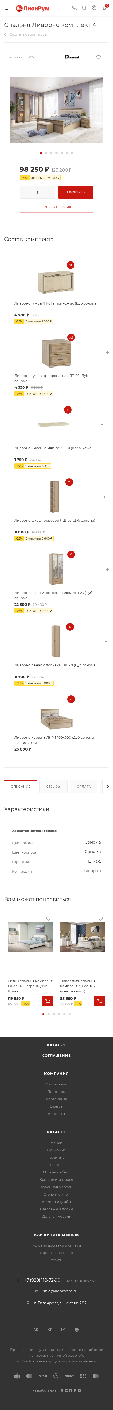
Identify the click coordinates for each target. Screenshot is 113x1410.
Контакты (56, 1114)
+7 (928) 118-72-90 (42, 1280)
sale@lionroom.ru (60, 1291)
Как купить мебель (56, 1235)
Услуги (57, 1260)
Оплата (84, 786)
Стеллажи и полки (56, 1209)
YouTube (63, 1329)
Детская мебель (56, 1216)
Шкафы (56, 1165)
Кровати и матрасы (56, 1179)
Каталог (56, 1045)
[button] (40, 153)
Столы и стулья (56, 1194)
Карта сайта (56, 1099)
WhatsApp (76, 1329)
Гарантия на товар (56, 1252)
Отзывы (53, 786)
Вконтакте (36, 1329)
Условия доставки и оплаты (56, 1245)
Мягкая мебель (56, 1172)
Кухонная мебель (56, 1187)
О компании (56, 1084)
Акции (57, 1142)
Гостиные (56, 1157)
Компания (56, 1073)
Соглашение (56, 1055)
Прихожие (56, 1150)
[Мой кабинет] (94, 8)
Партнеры (56, 1091)
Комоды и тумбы (56, 1202)
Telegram (49, 1329)
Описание (20, 786)
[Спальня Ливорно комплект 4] (56, 109)
